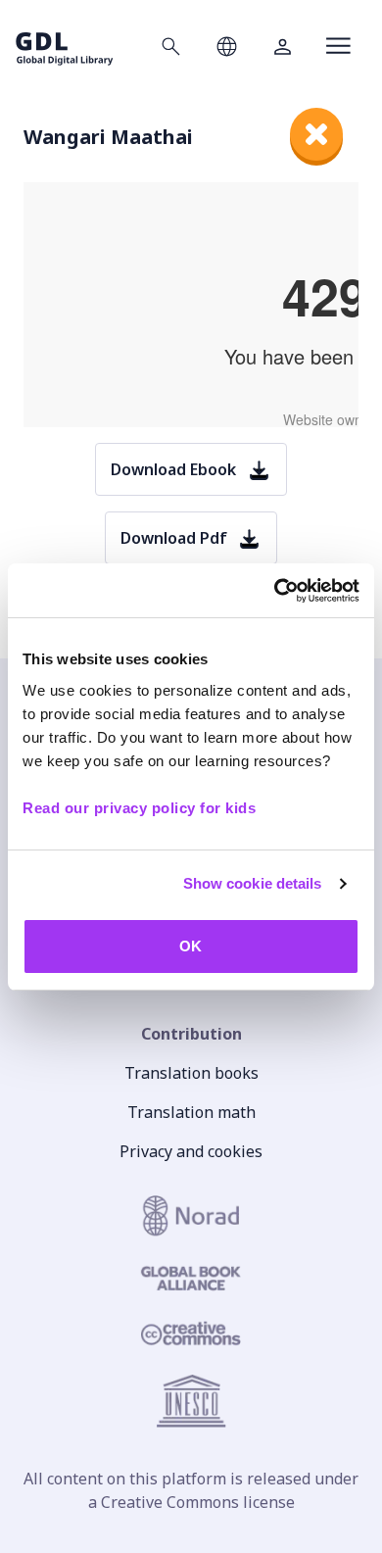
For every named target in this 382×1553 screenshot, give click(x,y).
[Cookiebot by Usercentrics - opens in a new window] (274, 591)
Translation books (191, 1073)
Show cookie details (252, 883)
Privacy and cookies (191, 1151)
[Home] (65, 46)
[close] (316, 134)
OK (190, 946)
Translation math (191, 1112)
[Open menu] (338, 46)
